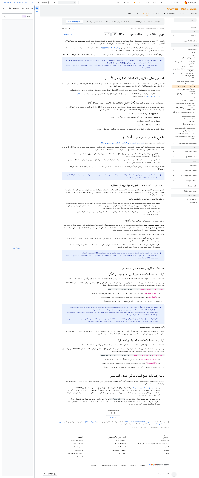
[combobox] (68, 2)
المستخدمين (132, 143)
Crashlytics (172, 9)
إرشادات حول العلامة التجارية (75, 453)
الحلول (155, 2)
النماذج (167, 447)
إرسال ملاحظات (68, 34)
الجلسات (110, 143)
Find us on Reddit (120, 443)
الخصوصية (161, 473)
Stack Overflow (78, 443)
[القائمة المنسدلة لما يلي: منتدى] (123, 2)
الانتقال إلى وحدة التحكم (20, 2)
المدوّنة (32, 2)
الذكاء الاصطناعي (170, 13)
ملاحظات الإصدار (78, 450)
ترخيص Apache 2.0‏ (90, 422)
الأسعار (147, 2)
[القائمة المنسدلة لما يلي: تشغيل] (160, 2)
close (3, 8)
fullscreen (6, 8)
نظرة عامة (194, 13)
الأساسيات (184, 13)
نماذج (129, 13)
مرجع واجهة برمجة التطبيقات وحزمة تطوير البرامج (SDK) (153, 443)
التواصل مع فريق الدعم (77, 440)
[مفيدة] (66, 28)
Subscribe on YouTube (119, 450)
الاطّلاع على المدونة (121, 440)
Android (142, 465)
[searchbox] (185, 20)
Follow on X (122, 447)
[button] (186, 35)
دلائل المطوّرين (165, 440)
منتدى (128, 2)
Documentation (189, 9)
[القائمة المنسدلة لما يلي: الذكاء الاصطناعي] (163, 13)
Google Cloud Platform (109, 465)
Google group (78, 447)
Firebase (161, 28)
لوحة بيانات (110, 48)
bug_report (10, 8)
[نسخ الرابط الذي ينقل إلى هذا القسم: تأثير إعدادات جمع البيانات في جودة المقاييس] (108, 376)
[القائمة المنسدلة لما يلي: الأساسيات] (179, 13)
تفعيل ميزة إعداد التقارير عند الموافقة (143, 388)
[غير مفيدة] (63, 28)
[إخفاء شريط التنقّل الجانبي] (174, 474)
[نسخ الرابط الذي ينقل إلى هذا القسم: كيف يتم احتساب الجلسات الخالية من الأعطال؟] (116, 340)
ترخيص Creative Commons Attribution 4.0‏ (136, 422)
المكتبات (166, 450)
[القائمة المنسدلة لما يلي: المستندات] (133, 2)
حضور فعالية (122, 453)
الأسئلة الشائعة (79, 457)
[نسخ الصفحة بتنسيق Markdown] (108, 34)
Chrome (133, 465)
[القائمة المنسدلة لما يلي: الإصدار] (171, 2)
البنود (167, 473)
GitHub (166, 453)
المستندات (139, 2)
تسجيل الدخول (6, 2)
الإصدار (176, 2)
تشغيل (165, 2)
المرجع (136, 13)
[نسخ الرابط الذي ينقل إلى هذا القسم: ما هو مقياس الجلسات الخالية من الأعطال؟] (120, 221)
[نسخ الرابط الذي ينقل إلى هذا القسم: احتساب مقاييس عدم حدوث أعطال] (120, 268)
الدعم (117, 2)
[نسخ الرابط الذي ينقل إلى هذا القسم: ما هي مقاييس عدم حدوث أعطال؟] (121, 137)
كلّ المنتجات (94, 465)
